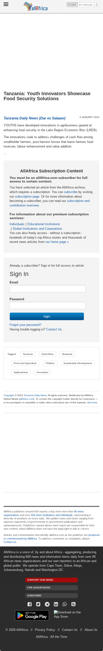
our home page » (57, 242)
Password (17, 299)
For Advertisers (38, 587)
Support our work (40, 580)
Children (50, 363)
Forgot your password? (25, 325)
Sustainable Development (77, 363)
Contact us (10, 541)
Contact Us (53, 329)
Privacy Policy (45, 630)
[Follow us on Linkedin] (56, 604)
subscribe (70, 192)
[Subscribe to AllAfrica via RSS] (73, 604)
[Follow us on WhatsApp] (64, 604)
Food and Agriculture (25, 363)
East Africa (47, 354)
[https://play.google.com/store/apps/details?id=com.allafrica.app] (32, 616)
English (73, 4)
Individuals (17, 224)
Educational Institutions (44, 224)
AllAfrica (35, 6)
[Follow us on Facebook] (29, 604)
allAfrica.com (27, 399)
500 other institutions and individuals (52, 515)
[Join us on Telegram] (47, 604)
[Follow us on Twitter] (38, 604)
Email (14, 282)
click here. (92, 402)
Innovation (42, 372)
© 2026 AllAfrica (17, 630)
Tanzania (28, 354)
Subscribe (34, 595)
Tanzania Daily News (35, 395)
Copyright (9, 395)
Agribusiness (21, 372)
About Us (91, 630)
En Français (85, 4)
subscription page (27, 196)
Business (67, 354)
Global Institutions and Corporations (37, 228)
